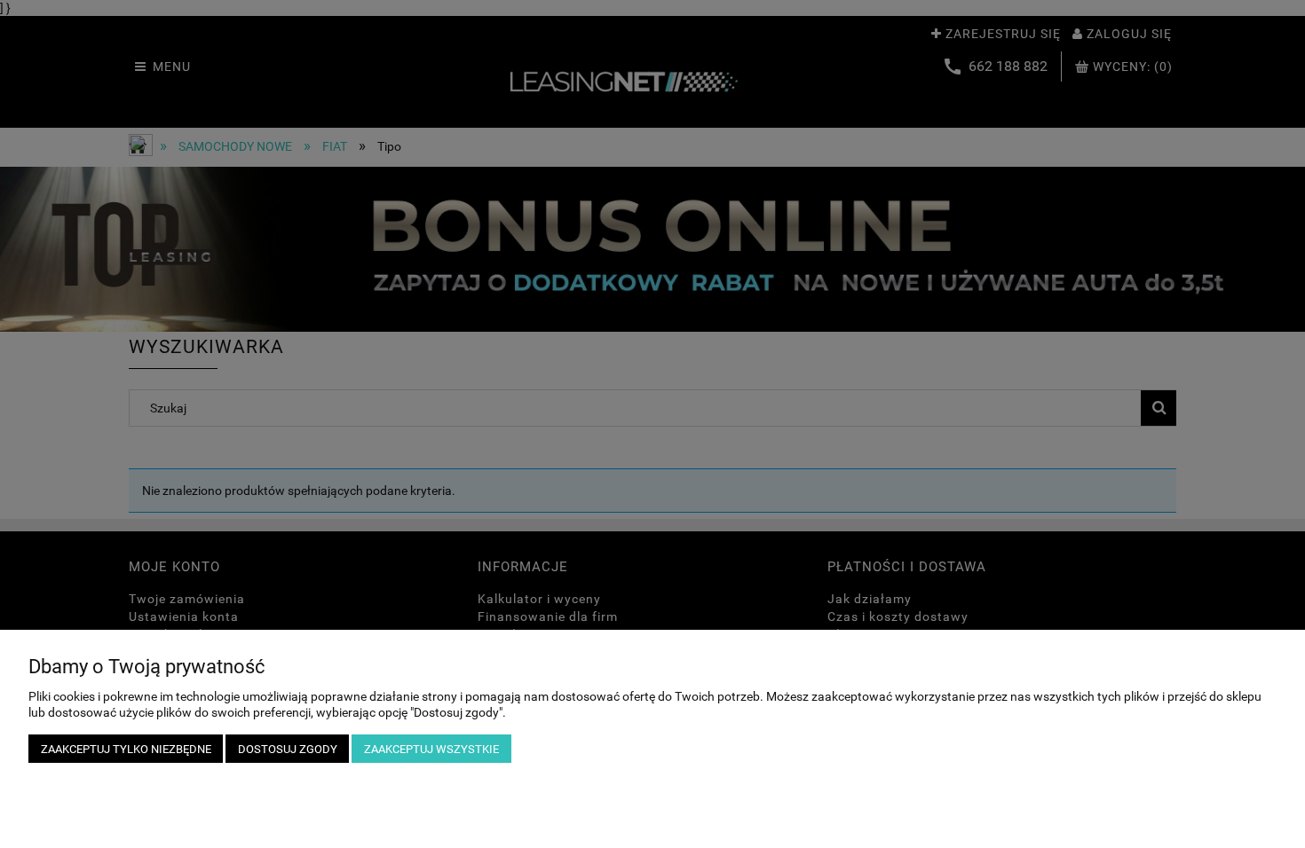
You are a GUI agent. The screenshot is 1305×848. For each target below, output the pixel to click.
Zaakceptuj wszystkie (431, 749)
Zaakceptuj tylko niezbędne (126, 749)
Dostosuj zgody (287, 749)
